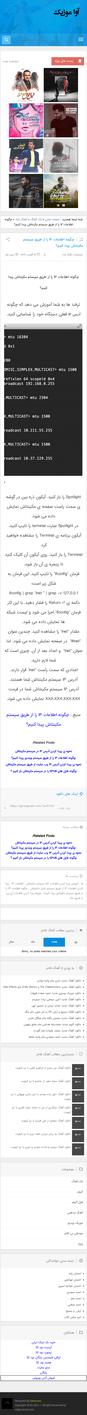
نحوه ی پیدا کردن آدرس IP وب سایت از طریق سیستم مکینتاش (43, 764)
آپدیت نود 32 (44, 1347)
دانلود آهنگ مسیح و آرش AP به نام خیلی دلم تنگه (53, 1012)
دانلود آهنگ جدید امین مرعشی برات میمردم (56, 999)
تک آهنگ (36, 219)
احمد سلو (76, 1298)
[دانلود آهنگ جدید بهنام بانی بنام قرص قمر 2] (61, 191)
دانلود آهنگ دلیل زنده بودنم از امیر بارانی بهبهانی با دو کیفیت (41, 1097)
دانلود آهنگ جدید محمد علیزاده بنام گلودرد (57, 1031)
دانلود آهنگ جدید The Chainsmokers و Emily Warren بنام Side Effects (42, 987)
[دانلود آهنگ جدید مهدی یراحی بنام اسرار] (61, 156)
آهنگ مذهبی (75, 1212)
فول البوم (77, 1202)
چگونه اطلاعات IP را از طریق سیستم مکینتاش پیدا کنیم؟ (44, 891)
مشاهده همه (10, 61)
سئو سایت (43, 1367)
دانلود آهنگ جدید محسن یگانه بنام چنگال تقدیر (54, 1018)
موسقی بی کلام (74, 1233)
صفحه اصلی (52, 219)
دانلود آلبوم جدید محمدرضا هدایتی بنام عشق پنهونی (52, 1024)
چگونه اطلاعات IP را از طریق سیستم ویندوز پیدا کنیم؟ (43, 758)
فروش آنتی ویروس (43, 1378)
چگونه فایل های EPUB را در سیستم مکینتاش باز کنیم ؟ (44, 771)
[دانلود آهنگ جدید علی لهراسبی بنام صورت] (26, 120)
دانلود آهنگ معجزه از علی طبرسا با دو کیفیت (46, 1121)
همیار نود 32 (43, 1362)
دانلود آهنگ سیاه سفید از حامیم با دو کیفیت (46, 1081)
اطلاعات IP (17, 884)
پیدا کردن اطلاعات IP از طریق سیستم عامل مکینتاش (44, 886)
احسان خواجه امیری (69, 1286)
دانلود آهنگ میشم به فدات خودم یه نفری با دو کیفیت (41, 1147)
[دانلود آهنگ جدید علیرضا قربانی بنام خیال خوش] (26, 85)
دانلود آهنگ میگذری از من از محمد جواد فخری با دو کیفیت (41, 1110)
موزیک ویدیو (75, 1223)
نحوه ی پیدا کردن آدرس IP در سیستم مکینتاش (43, 751)
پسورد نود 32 (44, 1352)
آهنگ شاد (21, 219)
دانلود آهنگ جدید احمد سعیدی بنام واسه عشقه (55, 1037)
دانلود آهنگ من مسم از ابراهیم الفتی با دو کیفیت (43, 1068)
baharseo (35, 1401)
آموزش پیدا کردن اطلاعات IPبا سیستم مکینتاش (52, 884)
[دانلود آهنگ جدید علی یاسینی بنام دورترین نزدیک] (26, 191)
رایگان (43, 1372)
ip (82, 884)
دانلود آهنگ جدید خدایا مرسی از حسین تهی (56, 1006)
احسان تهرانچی (72, 1280)
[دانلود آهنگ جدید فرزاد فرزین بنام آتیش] (26, 156)
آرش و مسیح (73, 1311)
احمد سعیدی (74, 1292)
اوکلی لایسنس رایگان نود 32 (43, 1357)
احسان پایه (75, 1273)
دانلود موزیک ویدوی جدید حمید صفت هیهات (55, 993)
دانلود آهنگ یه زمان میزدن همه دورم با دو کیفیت (43, 1134)
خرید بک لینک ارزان (43, 1342)
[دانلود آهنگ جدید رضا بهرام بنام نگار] (61, 120)
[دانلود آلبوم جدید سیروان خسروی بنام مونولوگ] (61, 85)
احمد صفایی (74, 1305)
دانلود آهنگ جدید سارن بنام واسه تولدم (59, 981)
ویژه (80, 1244)
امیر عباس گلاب (72, 1317)
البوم (80, 1191)
